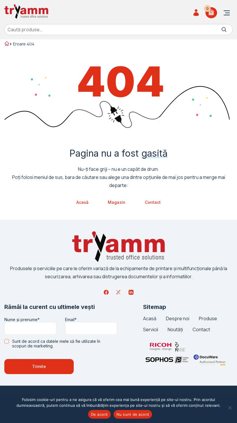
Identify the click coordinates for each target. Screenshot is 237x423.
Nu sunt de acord (132, 414)
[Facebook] (106, 292)
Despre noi (177, 318)
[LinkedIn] (131, 292)
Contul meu (197, 12)
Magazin (116, 202)
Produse (208, 318)
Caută (224, 29)
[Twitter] (118, 292)
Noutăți (175, 329)
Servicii (150, 329)
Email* (71, 319)
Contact (153, 202)
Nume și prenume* (22, 319)
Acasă (82, 202)
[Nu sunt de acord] (230, 408)
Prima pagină (6, 44)
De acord (99, 414)
